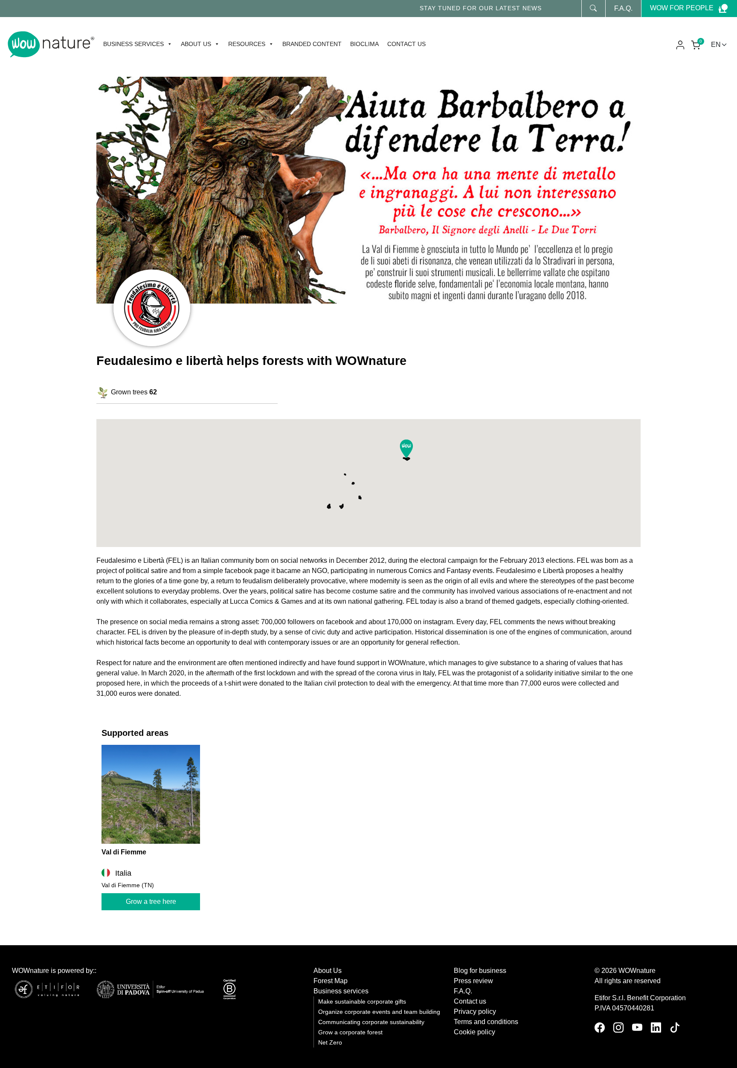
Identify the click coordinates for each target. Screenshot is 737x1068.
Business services (133, 44)
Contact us (406, 44)
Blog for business (480, 970)
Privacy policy (475, 1011)
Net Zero (330, 1042)
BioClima (364, 44)
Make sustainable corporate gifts (362, 1002)
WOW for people (682, 8)
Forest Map (330, 980)
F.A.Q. (623, 8)
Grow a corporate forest (350, 1032)
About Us (327, 970)
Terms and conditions (486, 1021)
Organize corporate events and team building (379, 1012)
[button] (406, 449)
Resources (246, 44)
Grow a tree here (151, 901)
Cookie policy (474, 1032)
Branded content (312, 44)
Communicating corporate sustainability (371, 1022)
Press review (473, 980)
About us (196, 44)
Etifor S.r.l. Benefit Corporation (640, 997)
